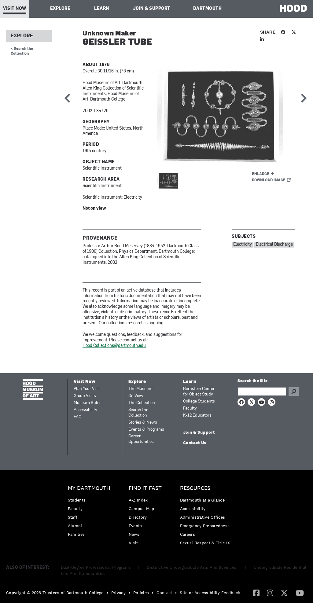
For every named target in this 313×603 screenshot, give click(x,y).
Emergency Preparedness (205, 525)
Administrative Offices (202, 517)
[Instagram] (270, 592)
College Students (199, 401)
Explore (60, 8)
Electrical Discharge (274, 244)
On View (135, 396)
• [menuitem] (107, 592)
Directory (138, 517)
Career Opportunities (141, 439)
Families (76, 534)
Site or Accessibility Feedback (210, 592)
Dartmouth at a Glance (202, 500)
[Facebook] (256, 592)
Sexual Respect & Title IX (205, 543)
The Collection (141, 403)
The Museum (140, 389)
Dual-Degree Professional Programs (96, 567)
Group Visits (85, 396)
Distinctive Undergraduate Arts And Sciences (192, 567)
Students (77, 500)
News (134, 534)
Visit (133, 543)
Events (135, 525)
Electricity (242, 244)
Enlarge (260, 174)
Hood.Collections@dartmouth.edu (114, 346)
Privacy (118, 592)
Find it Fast (145, 488)
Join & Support (151, 8)
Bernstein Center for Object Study (199, 392)
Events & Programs (146, 429)
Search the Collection (138, 413)
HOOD (293, 8)
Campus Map (141, 508)
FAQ (77, 417)
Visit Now (14, 8)
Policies (141, 592)
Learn (101, 8)
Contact (164, 592)
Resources (195, 488)
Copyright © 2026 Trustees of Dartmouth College (55, 592)
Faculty (190, 408)
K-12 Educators (197, 415)
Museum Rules (87, 403)
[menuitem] (90, 512)
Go (294, 391)
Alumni (75, 525)
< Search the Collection (22, 51)
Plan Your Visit (87, 389)
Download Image (268, 180)
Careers (187, 534)
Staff (73, 517)
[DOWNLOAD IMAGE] (226, 115)
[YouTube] (300, 592)
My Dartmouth (89, 488)
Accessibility (85, 410)
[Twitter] (284, 592)
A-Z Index (138, 500)
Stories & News (142, 422)
